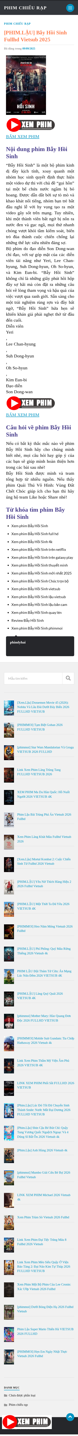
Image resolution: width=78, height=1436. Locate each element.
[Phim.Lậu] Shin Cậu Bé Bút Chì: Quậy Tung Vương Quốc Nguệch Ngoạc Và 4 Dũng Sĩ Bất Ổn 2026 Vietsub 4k (42, 1132)
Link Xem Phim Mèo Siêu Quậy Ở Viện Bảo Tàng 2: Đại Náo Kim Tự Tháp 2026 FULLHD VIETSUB (43, 1266)
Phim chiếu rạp (17, 23)
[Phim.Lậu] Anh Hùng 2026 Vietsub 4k (42, 1150)
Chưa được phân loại (22, 1395)
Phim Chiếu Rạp (25, 7)
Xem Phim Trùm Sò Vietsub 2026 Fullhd (43, 1217)
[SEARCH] (68, 678)
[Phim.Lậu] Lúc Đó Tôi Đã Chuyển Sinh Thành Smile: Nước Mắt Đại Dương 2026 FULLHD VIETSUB (43, 1110)
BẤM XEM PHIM (22, 136)
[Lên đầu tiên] (70, 1417)
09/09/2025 (28, 48)
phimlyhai (18, 642)
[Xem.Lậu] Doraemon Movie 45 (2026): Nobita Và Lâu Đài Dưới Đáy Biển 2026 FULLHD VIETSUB (43, 707)
